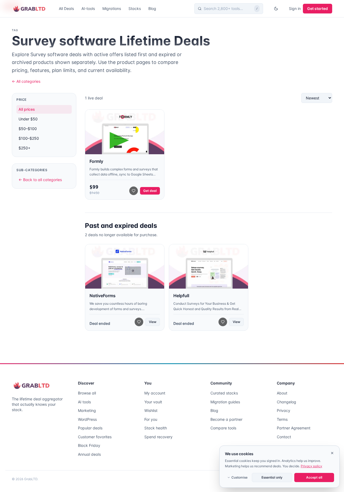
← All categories (26, 81)
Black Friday (89, 445)
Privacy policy (311, 466)
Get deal (150, 191)
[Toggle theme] (276, 8)
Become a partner (226, 419)
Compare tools (223, 428)
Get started (317, 8)
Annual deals (89, 454)
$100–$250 (29, 138)
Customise (239, 477)
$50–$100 (28, 128)
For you (150, 419)
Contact (284, 436)
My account (154, 393)
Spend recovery (158, 436)
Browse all (87, 393)
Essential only (271, 477)
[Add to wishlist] (133, 190)
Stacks (134, 8)
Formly (96, 161)
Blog (152, 8)
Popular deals (90, 428)
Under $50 (28, 119)
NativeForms (102, 295)
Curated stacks (224, 393)
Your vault (153, 402)
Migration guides (225, 402)
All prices (27, 109)
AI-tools (88, 8)
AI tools (84, 402)
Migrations (111, 8)
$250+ (24, 148)
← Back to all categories (40, 179)
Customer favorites (95, 436)
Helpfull (181, 295)
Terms (282, 419)
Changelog (286, 402)
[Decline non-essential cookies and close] (332, 453)
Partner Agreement (293, 428)
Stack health (155, 428)
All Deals (66, 8)
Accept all (314, 477)
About (282, 393)
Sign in (295, 8)
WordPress (87, 419)
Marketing (87, 410)
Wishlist (150, 410)
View (152, 322)
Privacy (283, 410)
